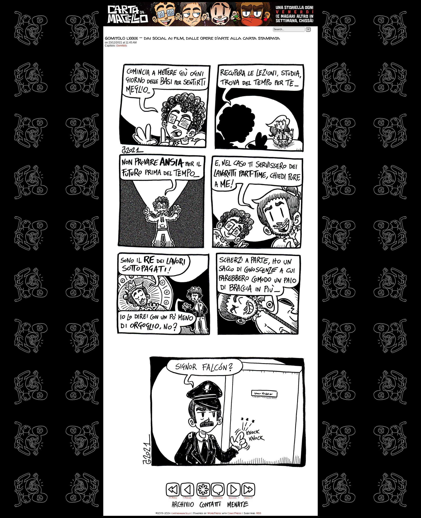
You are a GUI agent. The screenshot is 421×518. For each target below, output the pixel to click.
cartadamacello (210, 14)
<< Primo (173, 498)
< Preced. (187, 498)
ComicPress (234, 513)
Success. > (234, 498)
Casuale (203, 498)
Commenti (218, 492)
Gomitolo (121, 45)
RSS (258, 513)
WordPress (214, 513)
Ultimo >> (248, 498)
